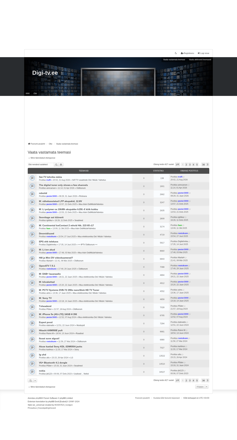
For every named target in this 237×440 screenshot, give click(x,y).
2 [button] (186, 164)
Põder (49, 309)
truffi (48, 180)
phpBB (39, 398)
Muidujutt (81, 325)
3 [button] (189, 164)
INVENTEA (59, 405)
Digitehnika (51, 244)
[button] (177, 164)
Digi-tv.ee (45, 72)
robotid (43, 193)
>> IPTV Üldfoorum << (87, 244)
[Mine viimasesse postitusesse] (184, 176)
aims (48, 293)
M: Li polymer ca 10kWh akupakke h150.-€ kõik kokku (68, 209)
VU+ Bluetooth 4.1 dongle (53, 362)
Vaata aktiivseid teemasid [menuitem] (200, 59)
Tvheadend (45, 306)
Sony (76, 349)
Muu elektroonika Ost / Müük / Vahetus (94, 236)
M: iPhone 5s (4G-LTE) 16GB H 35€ (58, 314)
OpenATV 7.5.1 (47, 265)
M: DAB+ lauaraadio (50, 274)
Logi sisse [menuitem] (204, 53)
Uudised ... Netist (81, 374)
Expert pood (46, 322)
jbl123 (49, 374)
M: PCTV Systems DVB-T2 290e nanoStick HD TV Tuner (69, 290)
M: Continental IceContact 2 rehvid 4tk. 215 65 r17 (66, 225)
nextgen (69, 405)
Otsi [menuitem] (35, 93)
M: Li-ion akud (47, 249)
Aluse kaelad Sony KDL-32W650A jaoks (60, 346)
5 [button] (197, 164)
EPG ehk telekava (48, 241)
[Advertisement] (118, 22)
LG (71, 358)
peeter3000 (51, 196)
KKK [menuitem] (28, 93)
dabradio (50, 325)
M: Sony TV (45, 298)
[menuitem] (32, 408)
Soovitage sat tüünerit (51, 217)
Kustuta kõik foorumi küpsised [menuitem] (166, 398)
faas (48, 228)
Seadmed (78, 220)
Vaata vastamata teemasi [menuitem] (174, 59)
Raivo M (50, 333)
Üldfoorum (81, 188)
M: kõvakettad (47, 282)
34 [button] (203, 164)
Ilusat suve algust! (49, 338)
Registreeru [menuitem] (189, 53)
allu (48, 358)
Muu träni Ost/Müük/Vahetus (91, 204)
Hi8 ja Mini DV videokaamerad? (56, 257)
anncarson (51, 188)
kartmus (49, 349)
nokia (42, 370)
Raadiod (80, 333)
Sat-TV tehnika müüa (50, 177)
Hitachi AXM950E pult (51, 330)
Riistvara (83, 196)
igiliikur (49, 220)
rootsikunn (51, 236)
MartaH (49, 261)
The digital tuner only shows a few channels (63, 185)
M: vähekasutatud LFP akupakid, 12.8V (60, 201)
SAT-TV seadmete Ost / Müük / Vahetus (89, 180)
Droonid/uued (46, 233)
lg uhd (42, 354)
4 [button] (193, 164)
